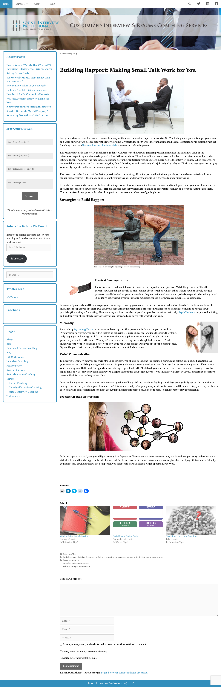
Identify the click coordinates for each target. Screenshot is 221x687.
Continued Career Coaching (21, 348)
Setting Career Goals (17, 73)
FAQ (8, 352)
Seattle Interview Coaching (20, 374)
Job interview (145, 557)
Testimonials (13, 396)
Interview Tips (69, 554)
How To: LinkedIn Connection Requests (27, 94)
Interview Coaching (17, 361)
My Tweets (12, 297)
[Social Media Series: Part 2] (138, 520)
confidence (100, 557)
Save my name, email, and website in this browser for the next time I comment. (105, 644)
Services (20, 4)
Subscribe (17, 259)
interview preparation (116, 557)
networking (157, 557)
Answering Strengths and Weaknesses (27, 115)
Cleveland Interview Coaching (25, 387)
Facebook (13, 310)
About (37, 4)
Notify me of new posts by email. (79, 658)
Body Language (70, 557)
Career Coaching (18, 383)
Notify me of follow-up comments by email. (85, 651)
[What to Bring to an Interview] (85, 520)
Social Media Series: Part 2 (125, 536)
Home (6, 4)
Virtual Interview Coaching (23, 392)
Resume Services (15, 370)
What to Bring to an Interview (74, 536)
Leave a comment (71, 560)
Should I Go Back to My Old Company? (27, 111)
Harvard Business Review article (99, 145)
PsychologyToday (83, 329)
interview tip (132, 557)
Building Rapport (86, 557)
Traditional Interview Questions (182, 536)
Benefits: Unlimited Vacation (76, 563)
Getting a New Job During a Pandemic (26, 90)
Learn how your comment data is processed (124, 673)
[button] (139, 104)
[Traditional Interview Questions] (191, 520)
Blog (52, 4)
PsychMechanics (187, 312)
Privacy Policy (14, 366)
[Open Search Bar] (189, 4)
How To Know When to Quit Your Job (26, 85)
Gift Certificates (14, 357)
